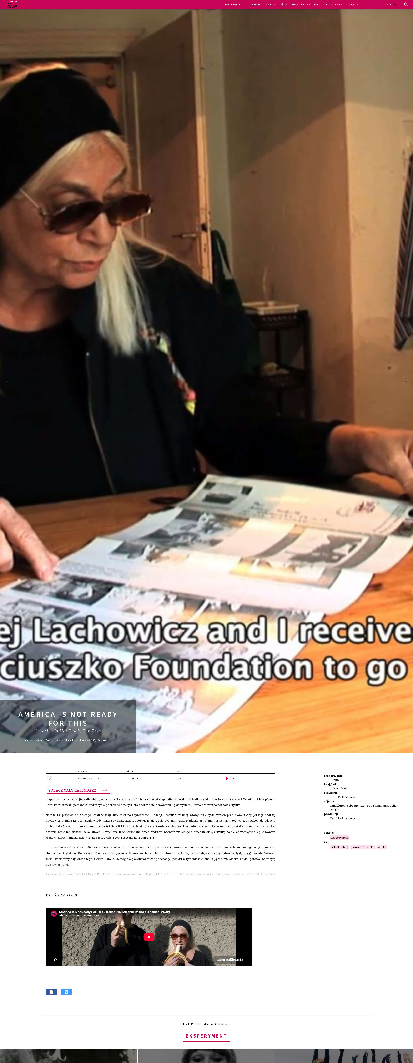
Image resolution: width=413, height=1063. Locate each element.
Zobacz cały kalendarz (72, 790)
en (387, 4)
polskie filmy (339, 847)
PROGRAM (253, 4)
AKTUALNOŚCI (276, 4)
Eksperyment (340, 837)
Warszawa (233, 4)
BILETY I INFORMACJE (342, 4)
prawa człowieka (362, 847)
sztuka (381, 847)
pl (395, 4)
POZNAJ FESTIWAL (306, 4)
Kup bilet (232, 779)
